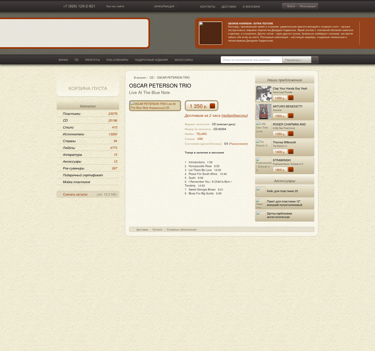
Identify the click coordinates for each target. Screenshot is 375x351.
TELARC (201, 134)
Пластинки (90, 113)
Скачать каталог (90, 194)
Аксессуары (90, 161)
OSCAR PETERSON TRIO (173, 77)
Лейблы (90, 147)
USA (200, 139)
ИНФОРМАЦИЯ (164, 6)
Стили (90, 127)
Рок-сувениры (90, 168)
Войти (291, 6)
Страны (90, 140)
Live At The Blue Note (149, 92)
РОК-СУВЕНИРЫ (117, 60)
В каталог (140, 77)
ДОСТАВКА (229, 6)
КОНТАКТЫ (207, 6)
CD (77, 60)
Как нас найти (115, 6)
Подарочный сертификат (83, 175)
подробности (235, 115)
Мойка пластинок (76, 181)
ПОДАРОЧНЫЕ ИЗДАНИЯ (151, 60)
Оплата (157, 229)
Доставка (142, 229)
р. (280, 98)
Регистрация (308, 6)
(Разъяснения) (238, 143)
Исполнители (90, 134)
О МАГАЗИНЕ (251, 6)
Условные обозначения (181, 229)
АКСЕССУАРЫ (183, 60)
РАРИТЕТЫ (92, 60)
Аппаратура (90, 154)
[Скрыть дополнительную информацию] (365, 33)
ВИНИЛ (63, 60)
